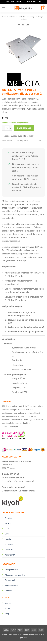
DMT (7, 534)
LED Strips (39, 17)
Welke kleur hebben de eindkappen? (26, 327)
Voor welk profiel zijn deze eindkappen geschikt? (21, 314)
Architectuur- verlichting (26, 17)
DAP (7, 528)
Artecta (8, 523)
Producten (12, 17)
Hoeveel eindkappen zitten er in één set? (26, 321)
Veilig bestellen (11, 570)
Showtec (8, 518)
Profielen (24, 19)
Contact (8, 590)
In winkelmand (24, 128)
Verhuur (8, 603)
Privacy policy (11, 580)
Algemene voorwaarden (15, 575)
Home (4, 17)
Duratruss (9, 549)
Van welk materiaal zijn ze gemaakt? (26, 331)
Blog (7, 613)
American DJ (10, 555)
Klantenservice (11, 585)
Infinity (8, 539)
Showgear (9, 544)
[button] (3, 8)
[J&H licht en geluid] (23, 8)
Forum (7, 608)
